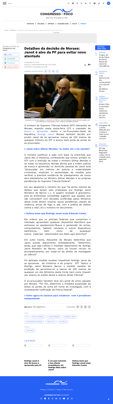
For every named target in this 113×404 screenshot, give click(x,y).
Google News (12, 67)
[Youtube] (95, 3)
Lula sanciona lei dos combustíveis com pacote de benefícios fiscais (104, 83)
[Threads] (103, 3)
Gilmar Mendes (54, 316)
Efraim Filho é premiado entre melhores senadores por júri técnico (104, 111)
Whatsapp (11, 59)
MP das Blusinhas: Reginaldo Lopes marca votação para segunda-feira (104, 154)
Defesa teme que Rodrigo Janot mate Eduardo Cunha (81, 363)
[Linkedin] (86, 3)
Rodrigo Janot (46, 134)
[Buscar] (108, 3)
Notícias (30, 24)
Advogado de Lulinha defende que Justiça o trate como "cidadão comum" (104, 132)
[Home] (56, 12)
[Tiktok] (99, 3)
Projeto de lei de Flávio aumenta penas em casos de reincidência (104, 60)
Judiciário (30, 330)
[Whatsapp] (68, 3)
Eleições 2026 (63, 24)
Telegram (11, 63)
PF (27, 316)
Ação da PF (51, 321)
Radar (74, 24)
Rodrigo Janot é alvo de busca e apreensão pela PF (32, 363)
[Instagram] (90, 3)
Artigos (51, 24)
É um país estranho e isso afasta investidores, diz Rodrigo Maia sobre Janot (57, 365)
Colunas (40, 24)
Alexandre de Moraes (34, 321)
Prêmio (83, 24)
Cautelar (63, 321)
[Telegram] (73, 3)
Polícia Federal (38, 316)
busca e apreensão (36, 131)
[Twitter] (81, 3)
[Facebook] (77, 3)
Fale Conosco (68, 389)
